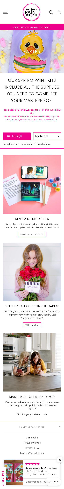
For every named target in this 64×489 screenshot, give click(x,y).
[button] (59, 459)
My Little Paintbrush (32, 427)
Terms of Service (32, 443)
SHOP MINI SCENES (32, 234)
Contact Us (32, 437)
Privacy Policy (32, 448)
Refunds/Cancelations (32, 453)
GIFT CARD (32, 325)
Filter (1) (17, 136)
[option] (32, 27)
